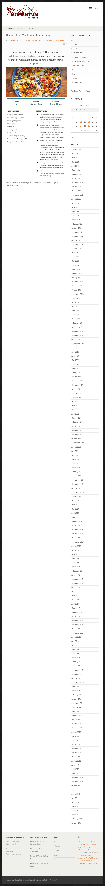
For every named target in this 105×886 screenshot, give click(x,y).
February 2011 (76, 819)
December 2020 (77, 430)
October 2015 (76, 678)
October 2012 (76, 757)
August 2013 (76, 732)
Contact (57, 846)
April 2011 (75, 810)
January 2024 (76, 278)
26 (81, 130)
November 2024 (77, 236)
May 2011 (75, 806)
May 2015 (75, 687)
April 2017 (75, 604)
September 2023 (77, 294)
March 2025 (75, 220)
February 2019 (76, 521)
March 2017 (75, 608)
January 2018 (76, 575)
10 (73, 122)
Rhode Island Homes (88, 844)
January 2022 (76, 377)
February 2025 (76, 224)
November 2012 (77, 753)
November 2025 (77, 187)
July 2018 (75, 550)
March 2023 (75, 319)
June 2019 (75, 505)
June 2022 (75, 356)
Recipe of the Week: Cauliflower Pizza (28, 35)
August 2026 (76, 149)
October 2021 (76, 389)
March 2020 (75, 468)
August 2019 (76, 497)
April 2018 (75, 563)
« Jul (72, 138)
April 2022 (75, 364)
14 (89, 122)
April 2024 (75, 265)
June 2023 (75, 307)
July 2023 (75, 302)
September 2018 (77, 542)
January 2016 (76, 666)
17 (73, 126)
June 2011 (75, 802)
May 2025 (75, 211)
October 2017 (76, 587)
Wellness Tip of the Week (81, 91)
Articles (74, 44)
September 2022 (77, 344)
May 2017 (75, 600)
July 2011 (74, 798)
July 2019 (75, 501)
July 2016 (75, 641)
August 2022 (76, 348)
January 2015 (76, 699)
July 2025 (75, 203)
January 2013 (76, 744)
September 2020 (77, 443)
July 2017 (75, 592)
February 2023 (76, 323)
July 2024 (75, 253)
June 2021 (75, 406)
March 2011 (75, 815)
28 (89, 130)
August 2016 (76, 637)
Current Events (77, 53)
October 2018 (76, 538)
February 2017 (76, 612)
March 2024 (75, 269)
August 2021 (76, 397)
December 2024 (77, 232)
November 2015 (77, 674)
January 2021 (76, 426)
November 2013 (77, 728)
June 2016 (75, 645)
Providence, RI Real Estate (88, 850)
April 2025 (75, 216)
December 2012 (77, 748)
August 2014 (76, 707)
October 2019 (76, 488)
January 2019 (76, 525)
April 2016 (75, 654)
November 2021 (77, 385)
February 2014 (76, 716)
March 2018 (75, 567)
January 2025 (76, 228)
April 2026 (75, 166)
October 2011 (76, 786)
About (56, 855)
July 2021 (75, 401)
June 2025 (75, 207)
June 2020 (75, 455)
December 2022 (77, 331)
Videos (74, 87)
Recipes (49, 40)
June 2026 (75, 158)
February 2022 (76, 373)
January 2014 (76, 720)
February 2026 (76, 174)
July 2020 (75, 451)
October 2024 (76, 240)
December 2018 (77, 530)
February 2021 (76, 422)
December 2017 (77, 579)
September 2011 (77, 790)
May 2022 (75, 360)
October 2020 (76, 439)
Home (56, 850)
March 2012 (75, 773)
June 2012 (75, 765)
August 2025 (76, 199)
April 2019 (75, 513)
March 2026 (75, 170)
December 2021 (77, 381)
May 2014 (75, 711)
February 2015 (76, 695)
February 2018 (76, 571)
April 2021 (75, 414)
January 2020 (76, 476)
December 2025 (77, 183)
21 (89, 126)
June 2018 (75, 554)
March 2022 (75, 368)
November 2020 (77, 435)
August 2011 (76, 794)
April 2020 (75, 463)
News (73, 74)
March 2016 (75, 658)
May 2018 (75, 558)
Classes (74, 49)
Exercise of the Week (79, 57)
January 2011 (76, 823)
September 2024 (77, 245)
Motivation (75, 70)
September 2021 (77, 393)
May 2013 (75, 736)
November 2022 (77, 335)
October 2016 (76, 629)
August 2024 (76, 249)
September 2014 (77, 703)
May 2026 (75, 162)
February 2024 (76, 273)
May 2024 (75, 261)
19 (81, 126)
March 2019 (75, 517)
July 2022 (75, 352)
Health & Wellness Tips (80, 61)
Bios (55, 841)
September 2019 (77, 492)
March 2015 (75, 691)
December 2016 (77, 620)
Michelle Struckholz (34, 40)
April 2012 (75, 769)
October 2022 (76, 339)
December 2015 (77, 670)
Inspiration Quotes (78, 66)
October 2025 (76, 191)
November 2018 (77, 534)
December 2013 (77, 724)
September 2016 (77, 633)
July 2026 (75, 154)
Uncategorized (59, 40)
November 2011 (77, 782)
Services (57, 860)
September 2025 (77, 195)
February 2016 (76, 662)
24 (73, 130)
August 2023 (76, 298)
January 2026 (76, 178)
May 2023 (75, 311)
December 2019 (77, 480)
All (72, 40)
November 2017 (77, 583)
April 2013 (75, 740)
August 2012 (76, 761)
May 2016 (75, 649)
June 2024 (75, 257)
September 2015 (77, 682)
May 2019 (75, 509)
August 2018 (76, 546)
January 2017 (76, 616)
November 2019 (77, 484)
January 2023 (76, 327)
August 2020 (76, 447)
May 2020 (75, 459)
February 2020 (76, 472)
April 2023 (75, 315)
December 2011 (77, 777)
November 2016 (77, 625)
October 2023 (76, 290)
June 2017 (75, 596)
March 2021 (75, 418)
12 (81, 122)
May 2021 (75, 410)
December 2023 (77, 282)
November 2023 (77, 286)
